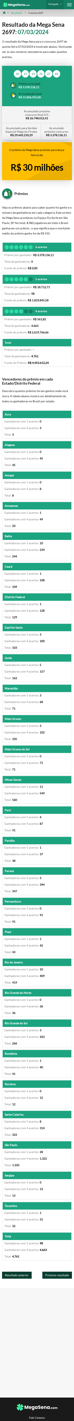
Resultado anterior (17, 1275)
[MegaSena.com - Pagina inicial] (15, 4)
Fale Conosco (37, 1417)
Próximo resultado (57, 1275)
